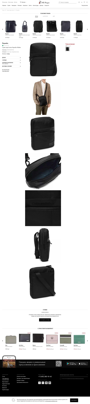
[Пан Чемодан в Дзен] (46, 383)
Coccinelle (63, 346)
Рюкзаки (20, 5)
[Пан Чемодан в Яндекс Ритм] (49, 383)
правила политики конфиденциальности (75, 378)
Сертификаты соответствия (5, 379)
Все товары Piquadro (5, 69)
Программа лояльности (22, 382)
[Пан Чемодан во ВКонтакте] (43, 383)
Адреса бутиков (6, 383)
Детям (15, 2)
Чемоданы (14, 5)
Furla (8, 346)
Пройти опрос (5, 389)
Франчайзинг (5, 381)
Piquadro (17, 10)
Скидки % (47, 5)
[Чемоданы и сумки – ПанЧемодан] (44, 2)
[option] (11, 29)
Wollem (8, 53)
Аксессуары (35, 5)
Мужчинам (10, 2)
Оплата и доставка (21, 376)
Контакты (4, 385)
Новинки (4, 5)
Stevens (37, 346)
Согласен (74, 400)
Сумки (8, 5)
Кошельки (25, 5)
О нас (3, 376)
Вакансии (4, 387)
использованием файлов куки (51, 401)
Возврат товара (20, 380)
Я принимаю (73, 378)
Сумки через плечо (10, 10)
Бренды (41, 5)
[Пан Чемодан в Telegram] (39, 383)
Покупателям (85, 5)
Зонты (30, 5)
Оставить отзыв (45, 319)
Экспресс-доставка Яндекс (23, 378)
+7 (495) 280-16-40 (45, 376)
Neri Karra (22, 346)
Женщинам (4, 2)
